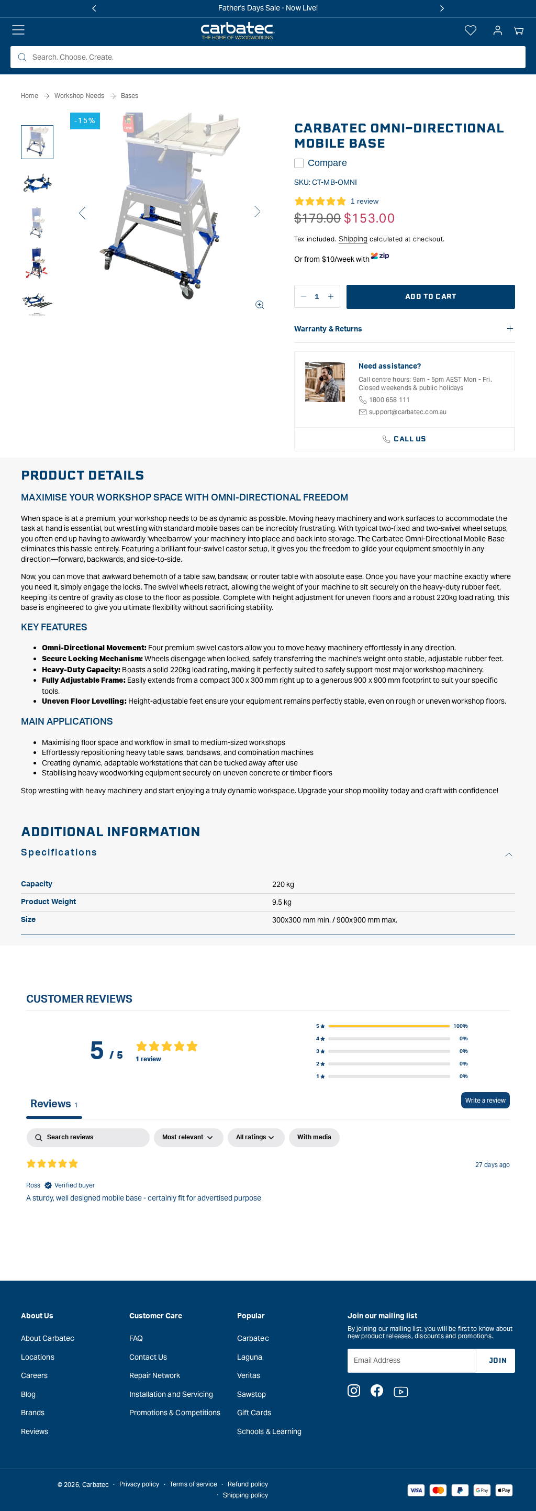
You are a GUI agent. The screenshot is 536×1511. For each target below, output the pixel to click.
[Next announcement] (442, 8)
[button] (519, 31)
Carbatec (253, 1338)
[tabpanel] (268, 1195)
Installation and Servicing (171, 1394)
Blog (28, 1394)
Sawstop (251, 1394)
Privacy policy (139, 1484)
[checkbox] (314, 1137)
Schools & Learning (269, 1431)
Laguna (249, 1357)
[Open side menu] (18, 31)
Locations (37, 1357)
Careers (34, 1375)
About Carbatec (47, 1338)
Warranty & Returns (328, 329)
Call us (410, 439)
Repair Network (155, 1375)
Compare (327, 163)
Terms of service (193, 1484)
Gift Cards (254, 1412)
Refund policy (248, 1484)
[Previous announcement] (94, 8)
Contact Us (148, 1357)
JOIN (498, 1360)
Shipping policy (245, 1495)
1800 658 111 (389, 400)
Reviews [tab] (54, 1104)
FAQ (136, 1338)
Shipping (353, 238)
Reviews (35, 1431)
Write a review (485, 1100)
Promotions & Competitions (175, 1412)
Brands (32, 1412)
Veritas (249, 1375)
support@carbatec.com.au (408, 412)
